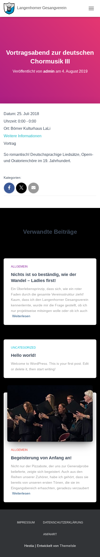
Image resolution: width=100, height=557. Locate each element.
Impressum (26, 522)
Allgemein (19, 266)
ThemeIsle (68, 546)
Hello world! (23, 355)
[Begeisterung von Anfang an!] (50, 413)
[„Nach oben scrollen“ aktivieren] (90, 547)
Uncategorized (23, 347)
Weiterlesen (21, 316)
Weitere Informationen (23, 136)
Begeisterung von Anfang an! (41, 457)
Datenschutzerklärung (63, 522)
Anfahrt (50, 534)
